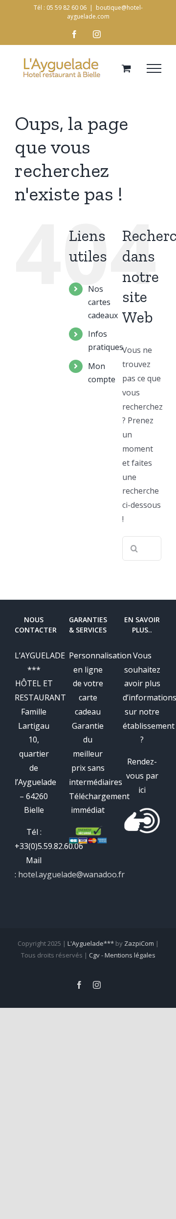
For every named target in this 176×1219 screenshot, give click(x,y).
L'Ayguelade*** (90, 943)
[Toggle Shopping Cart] (126, 68)
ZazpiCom (139, 943)
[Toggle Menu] (154, 68)
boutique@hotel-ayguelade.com (105, 12)
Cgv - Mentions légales (122, 955)
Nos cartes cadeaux (103, 302)
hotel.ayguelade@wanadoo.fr (71, 874)
